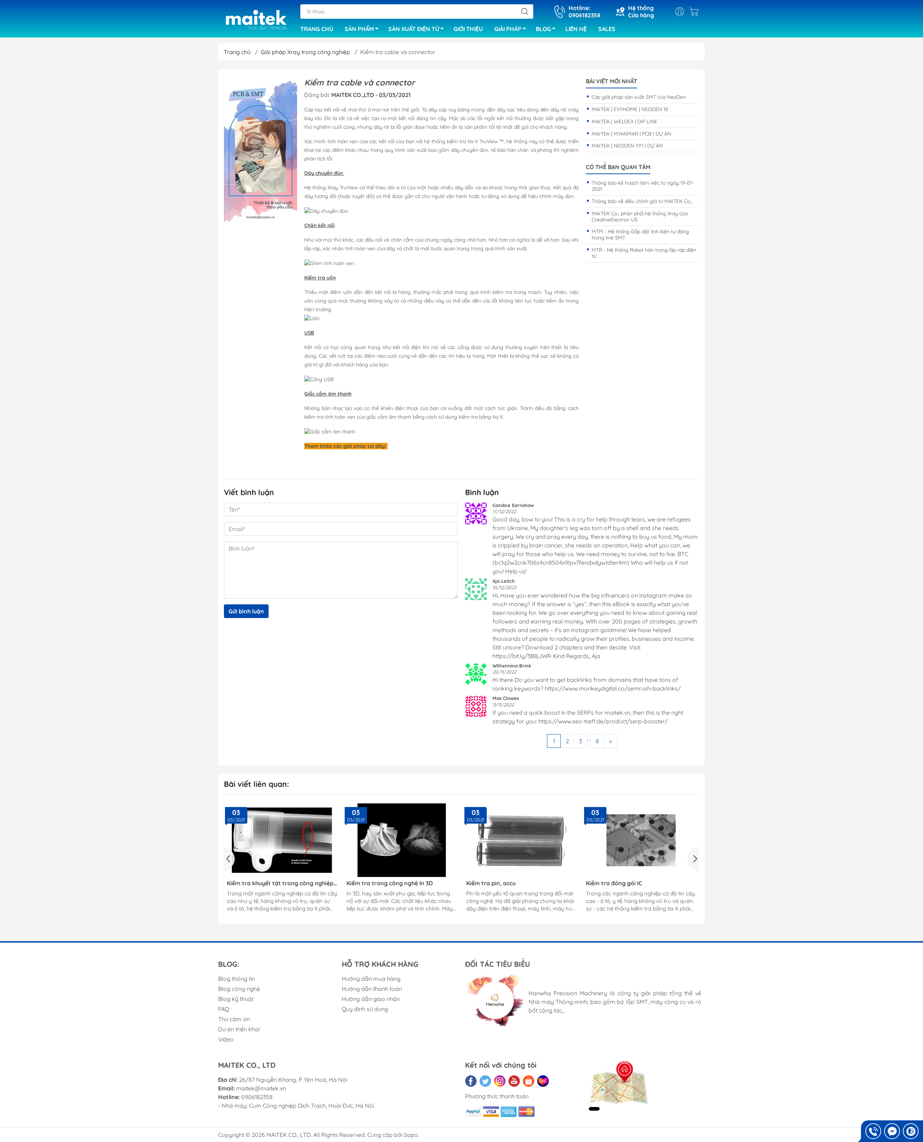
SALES (606, 28)
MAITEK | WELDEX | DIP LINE (624, 121)
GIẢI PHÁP (507, 28)
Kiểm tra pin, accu (491, 883)
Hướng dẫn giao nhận (371, 998)
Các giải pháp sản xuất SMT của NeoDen (639, 97)
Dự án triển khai (239, 1029)
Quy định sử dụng (365, 1009)
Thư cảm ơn (234, 1019)
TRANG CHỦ (316, 28)
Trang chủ (237, 52)
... (589, 738)
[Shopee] (528, 1081)
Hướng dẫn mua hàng (371, 978)
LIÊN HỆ (576, 28)
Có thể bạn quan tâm (618, 167)
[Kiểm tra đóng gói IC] (641, 840)
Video (226, 1039)
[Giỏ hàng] (696, 11)
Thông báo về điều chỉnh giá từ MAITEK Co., (642, 201)
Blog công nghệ (239, 988)
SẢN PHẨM (359, 28)
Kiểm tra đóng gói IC (614, 883)
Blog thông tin (236, 978)
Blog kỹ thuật (235, 998)
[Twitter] (485, 1081)
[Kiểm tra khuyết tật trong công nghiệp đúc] (282, 840)
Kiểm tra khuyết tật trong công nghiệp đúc (280, 883)
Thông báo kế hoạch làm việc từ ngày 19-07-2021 (643, 186)
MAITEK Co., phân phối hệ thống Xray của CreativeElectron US (640, 216)
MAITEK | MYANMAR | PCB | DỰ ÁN (631, 134)
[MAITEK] (260, 151)
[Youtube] (514, 1081)
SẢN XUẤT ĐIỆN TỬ (413, 28)
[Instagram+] (499, 1081)
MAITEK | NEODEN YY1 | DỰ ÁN (627, 145)
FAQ (223, 1009)
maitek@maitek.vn (261, 1088)
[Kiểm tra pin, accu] (521, 840)
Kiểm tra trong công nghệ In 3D (389, 883)
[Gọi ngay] (873, 1131)
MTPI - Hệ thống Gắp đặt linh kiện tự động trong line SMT (640, 234)
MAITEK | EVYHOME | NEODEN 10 (630, 109)
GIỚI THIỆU (468, 28)
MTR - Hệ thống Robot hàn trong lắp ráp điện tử (644, 253)
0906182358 (257, 1097)
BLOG (543, 28)
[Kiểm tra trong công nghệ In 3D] (401, 840)
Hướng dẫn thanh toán (372, 988)
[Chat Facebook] (892, 1131)
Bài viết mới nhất (611, 81)
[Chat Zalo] (911, 1131)
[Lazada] (543, 1081)
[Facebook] (471, 1081)
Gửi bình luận (246, 611)
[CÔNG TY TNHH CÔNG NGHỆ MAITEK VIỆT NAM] (255, 19)
